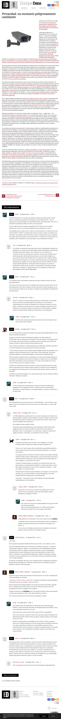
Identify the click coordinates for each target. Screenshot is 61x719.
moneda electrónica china (16, 133)
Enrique (30, 3)
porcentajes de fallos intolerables (48, 75)
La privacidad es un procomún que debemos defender (23, 154)
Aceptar (44, 716)
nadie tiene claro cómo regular (42, 72)
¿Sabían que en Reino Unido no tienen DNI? (21, 580)
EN (55, 2)
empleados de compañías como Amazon (31, 77)
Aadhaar (41, 49)
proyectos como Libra (32, 133)
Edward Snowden (45, 149)
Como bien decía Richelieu (13, 141)
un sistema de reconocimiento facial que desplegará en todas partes (47, 54)
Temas (33, 8)
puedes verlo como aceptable (42, 107)
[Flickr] (55, 5)
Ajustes (53, 716)
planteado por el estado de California (12, 156)
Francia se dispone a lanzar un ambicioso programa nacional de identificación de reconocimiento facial (30, 62)
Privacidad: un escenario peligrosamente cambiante (29, 15)
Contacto (43, 8)
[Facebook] (48, 5)
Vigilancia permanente (31, 149)
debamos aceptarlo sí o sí (24, 87)
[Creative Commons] (54, 712)
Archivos (24, 8)
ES (57, 2)
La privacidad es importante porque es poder (19, 116)
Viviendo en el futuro (48, 151)
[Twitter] (51, 5)
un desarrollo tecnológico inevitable (47, 85)
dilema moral (16, 72)
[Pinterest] (53, 5)
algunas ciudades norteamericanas (20, 74)
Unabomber (11, 95)
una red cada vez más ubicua (18, 79)
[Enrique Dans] (9, 5)
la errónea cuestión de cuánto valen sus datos (35, 98)
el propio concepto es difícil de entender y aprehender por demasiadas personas (31, 83)
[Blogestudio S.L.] (52, 708)
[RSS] (58, 5)
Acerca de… (52, 8)
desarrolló (54, 44)
